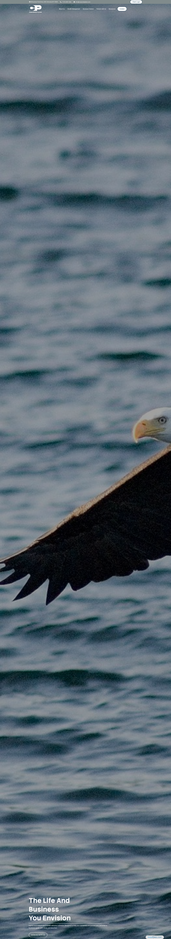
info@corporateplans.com (83, 2)
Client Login (136, 2)
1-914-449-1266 (66, 2)
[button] (61, 9)
